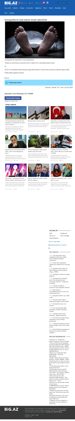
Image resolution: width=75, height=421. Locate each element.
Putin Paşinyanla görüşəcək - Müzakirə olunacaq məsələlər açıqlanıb (59, 331)
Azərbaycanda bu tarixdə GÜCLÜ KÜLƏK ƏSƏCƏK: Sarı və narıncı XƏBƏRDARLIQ (59, 349)
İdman (51, 8)
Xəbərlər (15, 8)
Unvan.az (52, 235)
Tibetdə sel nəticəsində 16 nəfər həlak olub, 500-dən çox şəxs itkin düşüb (59, 392)
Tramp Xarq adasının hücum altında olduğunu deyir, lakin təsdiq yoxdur (59, 325)
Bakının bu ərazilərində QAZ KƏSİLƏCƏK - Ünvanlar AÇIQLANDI (57, 354)
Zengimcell (63, 233)
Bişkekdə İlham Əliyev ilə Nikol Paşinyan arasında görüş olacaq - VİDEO (58, 270)
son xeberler (62, 410)
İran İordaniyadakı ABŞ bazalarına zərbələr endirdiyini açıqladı (58, 309)
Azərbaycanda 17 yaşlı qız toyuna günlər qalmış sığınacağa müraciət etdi (59, 362)
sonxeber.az (49, 412)
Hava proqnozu (54, 238)
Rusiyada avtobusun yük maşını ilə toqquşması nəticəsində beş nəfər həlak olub (58, 397)
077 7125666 (29, 93)
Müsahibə (58, 8)
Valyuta (25, 3)
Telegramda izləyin (15, 82)
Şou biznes (29, 8)
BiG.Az (7, 78)
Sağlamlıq (38, 8)
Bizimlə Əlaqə (58, 412)
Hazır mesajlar (64, 235)
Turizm (45, 8)
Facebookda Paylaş (13, 98)
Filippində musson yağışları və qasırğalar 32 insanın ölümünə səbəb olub (58, 402)
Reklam (12, 13)
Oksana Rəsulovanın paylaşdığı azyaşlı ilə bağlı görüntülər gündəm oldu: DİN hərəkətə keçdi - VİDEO (59, 344)
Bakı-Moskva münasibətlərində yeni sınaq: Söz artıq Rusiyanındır (59, 291)
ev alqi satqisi (56, 241)
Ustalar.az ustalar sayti (11, 101)
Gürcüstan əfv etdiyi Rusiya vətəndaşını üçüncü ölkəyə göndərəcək (59, 319)
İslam (64, 8)
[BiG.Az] (13, 3)
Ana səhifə (7, 8)
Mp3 (5, 13)
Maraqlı (22, 8)
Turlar (50, 241)
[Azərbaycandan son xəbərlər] (57, 245)
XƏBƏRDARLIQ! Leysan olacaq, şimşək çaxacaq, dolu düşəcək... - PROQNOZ (59, 387)
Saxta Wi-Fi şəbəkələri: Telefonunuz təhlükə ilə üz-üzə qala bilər (59, 264)
